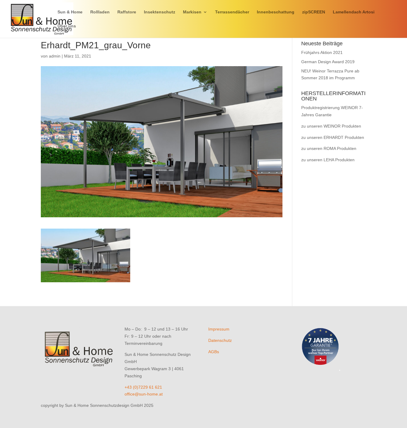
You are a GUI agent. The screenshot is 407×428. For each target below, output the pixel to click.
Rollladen (100, 12)
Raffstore (126, 12)
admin (54, 56)
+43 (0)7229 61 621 (143, 387)
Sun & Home (70, 12)
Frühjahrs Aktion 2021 (322, 52)
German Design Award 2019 (328, 61)
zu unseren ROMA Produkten (328, 148)
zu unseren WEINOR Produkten (331, 126)
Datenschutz (220, 340)
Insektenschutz (159, 12)
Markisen (192, 12)
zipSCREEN (313, 12)
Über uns (67, 26)
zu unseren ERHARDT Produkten (332, 137)
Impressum (218, 329)
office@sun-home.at (144, 394)
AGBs (213, 351)
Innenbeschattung (275, 12)
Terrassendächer (232, 12)
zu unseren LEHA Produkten (328, 159)
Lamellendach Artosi (354, 12)
